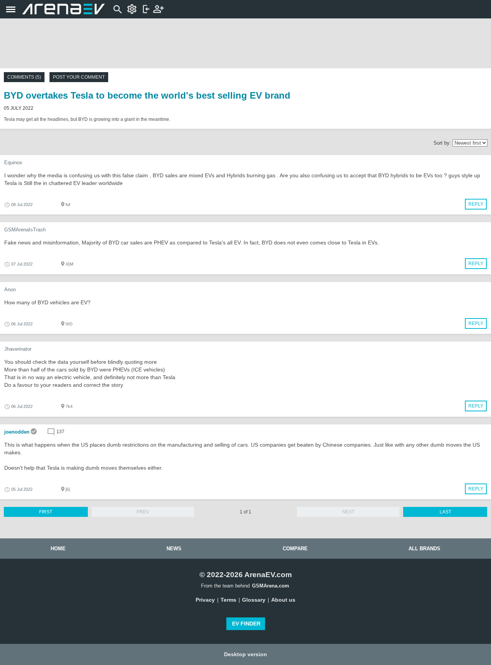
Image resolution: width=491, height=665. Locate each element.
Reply (475, 204)
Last (445, 512)
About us (283, 600)
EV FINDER (246, 623)
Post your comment (79, 77)
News (173, 548)
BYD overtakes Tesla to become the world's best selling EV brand (147, 95)
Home (58, 548)
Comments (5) (24, 77)
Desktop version (245, 654)
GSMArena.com (270, 586)
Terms (228, 600)
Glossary (253, 600)
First (45, 512)
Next (348, 512)
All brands (424, 548)
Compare (295, 548)
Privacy (205, 600)
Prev (143, 512)
